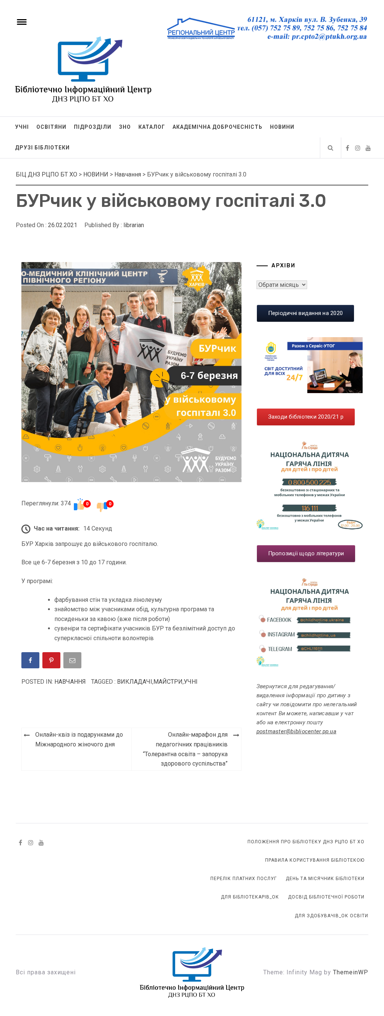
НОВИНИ (282, 127)
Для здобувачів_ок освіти (331, 915)
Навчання (70, 681)
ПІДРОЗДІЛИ (92, 127)
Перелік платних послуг (243, 878)
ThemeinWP (350, 972)
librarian (133, 225)
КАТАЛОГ (151, 127)
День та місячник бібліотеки (325, 878)
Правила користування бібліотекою (314, 860)
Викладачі (134, 681)
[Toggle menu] (20, 21)
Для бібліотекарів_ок (250, 897)
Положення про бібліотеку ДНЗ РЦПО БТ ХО (306, 841)
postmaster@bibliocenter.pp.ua (296, 731)
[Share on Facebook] (31, 661)
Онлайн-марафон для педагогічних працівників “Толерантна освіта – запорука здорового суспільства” (185, 749)
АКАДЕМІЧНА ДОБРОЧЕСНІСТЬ (217, 127)
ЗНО (125, 127)
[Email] (73, 661)
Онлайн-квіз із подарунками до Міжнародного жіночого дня (79, 739)
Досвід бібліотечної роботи (326, 897)
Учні (191, 681)
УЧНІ (22, 127)
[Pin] (52, 661)
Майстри (168, 681)
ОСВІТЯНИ (51, 127)
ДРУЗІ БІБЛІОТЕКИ (42, 148)
